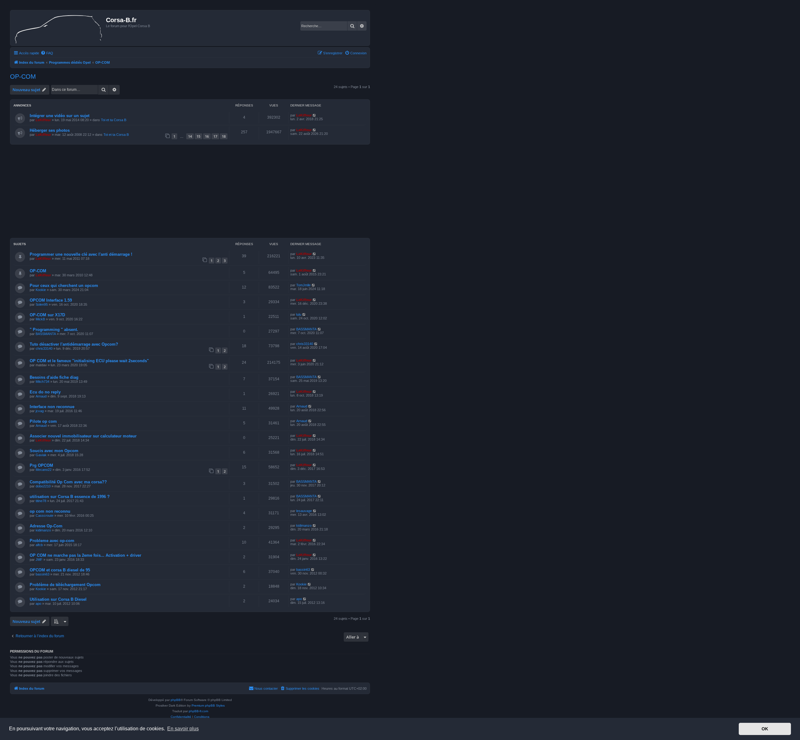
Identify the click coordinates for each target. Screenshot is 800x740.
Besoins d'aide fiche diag (54, 377)
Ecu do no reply (45, 392)
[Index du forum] (59, 28)
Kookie (41, 290)
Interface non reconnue (52, 406)
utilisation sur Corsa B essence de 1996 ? (70, 496)
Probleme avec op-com (52, 540)
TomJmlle (303, 285)
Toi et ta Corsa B (113, 120)
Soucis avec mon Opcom (54, 450)
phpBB (176, 700)
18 (224, 136)
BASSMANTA (46, 334)
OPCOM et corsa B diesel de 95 (60, 570)
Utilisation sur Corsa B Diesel (58, 599)
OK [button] (765, 728)
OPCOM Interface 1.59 (51, 300)
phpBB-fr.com (198, 711)
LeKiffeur (43, 120)
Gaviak (41, 455)
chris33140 (44, 348)
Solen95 (42, 304)
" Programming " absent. (54, 329)
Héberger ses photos (50, 130)
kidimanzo (43, 530)
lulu (298, 314)
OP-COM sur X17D (47, 315)
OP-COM (23, 76)
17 (215, 136)
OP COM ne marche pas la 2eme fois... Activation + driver (85, 555)
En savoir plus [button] (183, 728)
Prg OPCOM (41, 465)
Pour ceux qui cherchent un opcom (64, 285)
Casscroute (44, 515)
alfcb (39, 545)
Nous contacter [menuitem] (266, 688)
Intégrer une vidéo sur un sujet (59, 115)
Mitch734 (42, 381)
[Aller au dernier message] (314, 115)
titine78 (41, 501)
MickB (40, 319)
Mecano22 (44, 469)
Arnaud (41, 396)
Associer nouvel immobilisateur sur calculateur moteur (83, 436)
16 (207, 136)
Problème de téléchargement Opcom (65, 584)
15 (198, 136)
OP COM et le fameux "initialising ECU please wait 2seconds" (89, 360)
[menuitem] (47, 53)
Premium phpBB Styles (208, 705)
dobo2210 (43, 486)
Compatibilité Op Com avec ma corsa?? (68, 482)
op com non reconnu (50, 511)
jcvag (40, 411)
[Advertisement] (190, 193)
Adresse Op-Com (46, 526)
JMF (39, 559)
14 (190, 136)
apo (38, 603)
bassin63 (42, 574)
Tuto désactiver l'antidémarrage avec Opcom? (74, 344)
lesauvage (304, 511)
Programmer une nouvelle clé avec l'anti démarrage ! (81, 254)
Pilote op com (43, 421)
